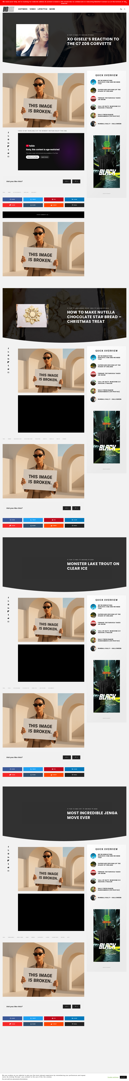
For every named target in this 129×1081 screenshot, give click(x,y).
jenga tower (55, 937)
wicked (62, 937)
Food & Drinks (79, 308)
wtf (69, 937)
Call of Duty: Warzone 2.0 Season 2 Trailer (109, 115)
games (33, 937)
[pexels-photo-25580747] (93, 107)
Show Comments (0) (42, 214)
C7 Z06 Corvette (17, 192)
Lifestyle (42, 9)
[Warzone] (93, 116)
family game (20, 937)
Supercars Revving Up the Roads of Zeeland (109, 99)
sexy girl (26, 192)
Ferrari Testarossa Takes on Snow (109, 107)
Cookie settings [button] (113, 1077)
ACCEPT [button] (123, 1077)
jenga (47, 937)
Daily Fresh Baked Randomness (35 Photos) (109, 124)
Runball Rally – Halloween (109, 132)
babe (10, 192)
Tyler (70, 35)
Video (33, 9)
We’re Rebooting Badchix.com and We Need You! (109, 90)
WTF (80, 809)
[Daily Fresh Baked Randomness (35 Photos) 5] (93, 124)
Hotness (23, 9)
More (52, 9)
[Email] (8, 156)
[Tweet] (8, 136)
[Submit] (8, 153)
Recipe (87, 308)
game (27, 937)
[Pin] (8, 139)
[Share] (8, 132)
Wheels (81, 1058)
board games (11, 937)
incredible (40, 937)
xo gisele (34, 192)
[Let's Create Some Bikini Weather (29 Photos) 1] (93, 91)
